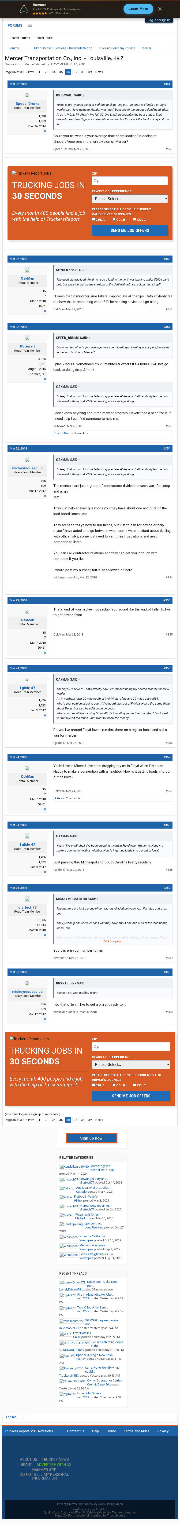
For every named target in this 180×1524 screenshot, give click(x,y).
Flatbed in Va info (86, 1196)
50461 (42, 306)
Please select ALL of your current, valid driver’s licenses (122, 211)
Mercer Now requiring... (95, 1205)
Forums (15, 25)
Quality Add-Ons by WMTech (90, 1512)
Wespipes (86, 1240)
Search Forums (20, 38)
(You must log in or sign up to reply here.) (32, 1114)
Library (24, 1465)
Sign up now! (92, 1138)
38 (82, 72)
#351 (166, 84)
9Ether (78, 1200)
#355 (166, 600)
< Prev (30, 72)
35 (61, 72)
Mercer (29, 64)
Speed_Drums (27, 104)
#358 (166, 825)
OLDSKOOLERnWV (72, 1350)
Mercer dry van (100, 1166)
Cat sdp (81, 1191)
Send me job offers (130, 230)
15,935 (41, 920)
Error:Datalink (82, 1333)
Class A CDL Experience (111, 191)
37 (75, 72)
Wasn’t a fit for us (87, 1214)
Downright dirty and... (94, 1178)
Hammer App (44, 1470)
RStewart (27, 346)
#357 (166, 757)
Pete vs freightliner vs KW (96, 1254)
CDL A (100, 219)
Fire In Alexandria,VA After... (95, 1294)
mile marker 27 (69, 1328)
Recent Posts (43, 38)
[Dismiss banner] (160, 9)
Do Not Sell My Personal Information (44, 1476)
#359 (166, 887)
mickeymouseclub (27, 468)
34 (53, 72)
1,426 (42, 700)
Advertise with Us (54, 1465)
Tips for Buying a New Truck (94, 1355)
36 (68, 72)
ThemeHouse (116, 1515)
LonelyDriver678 (70, 1289)
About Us (28, 1460)
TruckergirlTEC (69, 1375)
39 (90, 72)
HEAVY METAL (59, 64)
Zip (94, 173)
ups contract (93, 1223)
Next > (99, 72)
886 (43, 480)
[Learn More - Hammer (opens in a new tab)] (90, 9)
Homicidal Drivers (89, 1393)
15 (44, 291)
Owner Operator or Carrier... (105, 1380)
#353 (166, 327)
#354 (166, 448)
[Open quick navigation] (168, 48)
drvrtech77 (27, 907)
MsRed (80, 1218)
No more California (92, 1236)
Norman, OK (38, 374)
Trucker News (55, 1460)
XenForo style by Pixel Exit (90, 1509)
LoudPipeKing (94, 1227)
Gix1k (77, 1337)
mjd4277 (83, 1298)
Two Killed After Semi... (93, 1307)
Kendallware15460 (102, 1170)
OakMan (27, 278)
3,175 (42, 359)
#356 (166, 668)
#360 (166, 972)
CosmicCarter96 (98, 1384)
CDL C (141, 219)
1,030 (42, 116)
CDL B (120, 219)
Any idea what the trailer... (93, 1187)
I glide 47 (27, 688)
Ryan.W (81, 1358)
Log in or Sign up (159, 20)
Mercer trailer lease (92, 1245)
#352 (166, 259)
